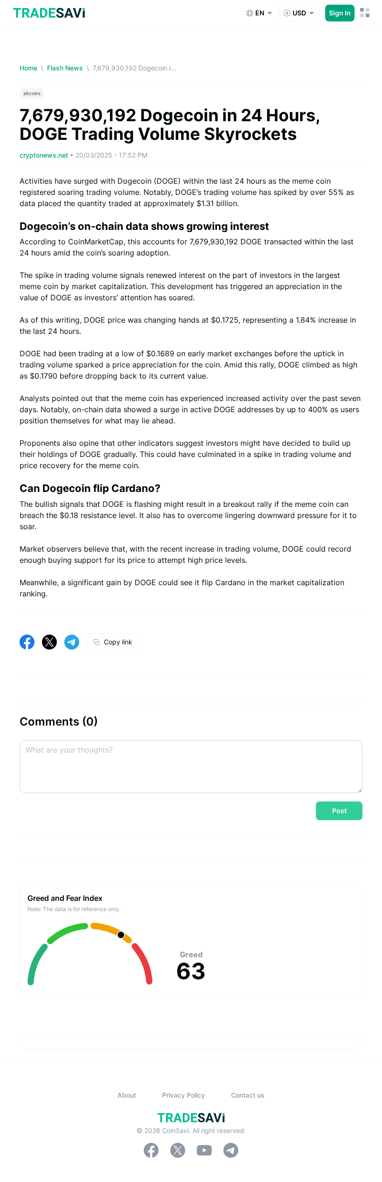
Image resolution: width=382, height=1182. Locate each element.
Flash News (65, 68)
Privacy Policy (183, 1095)
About (126, 1095)
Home (28, 68)
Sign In (340, 13)
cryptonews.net (45, 155)
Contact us (248, 1095)
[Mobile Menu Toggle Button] (365, 13)
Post (339, 811)
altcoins (32, 93)
